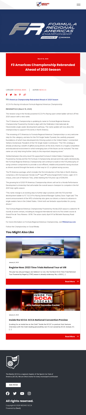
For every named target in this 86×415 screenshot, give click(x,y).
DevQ (18, 408)
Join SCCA (13, 384)
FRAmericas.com (69, 222)
